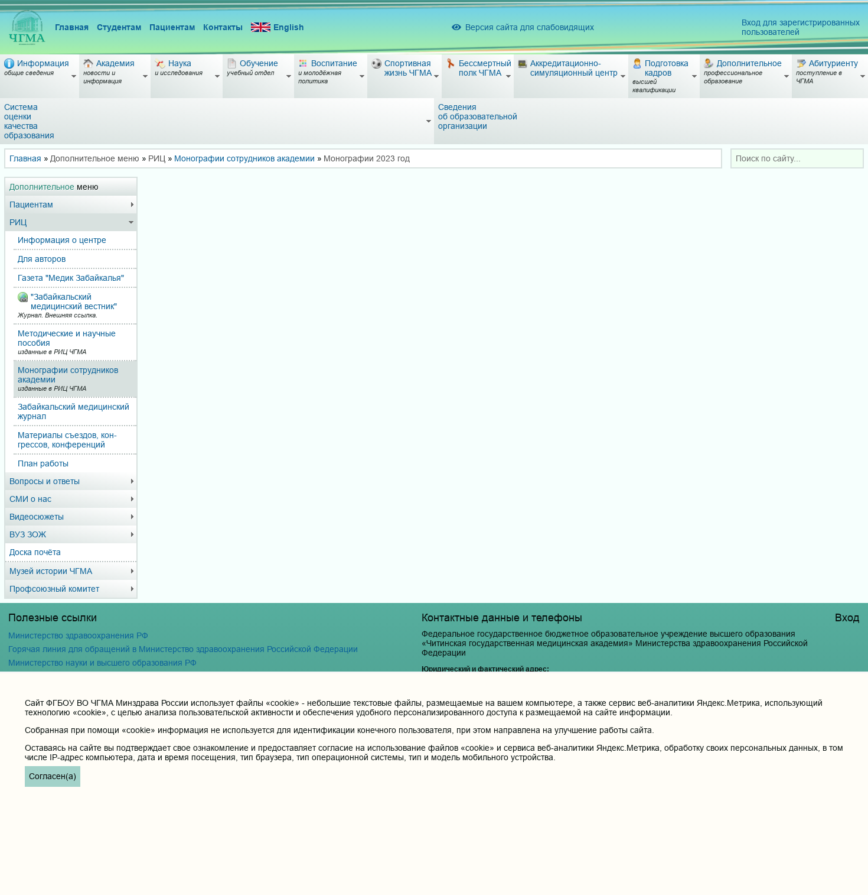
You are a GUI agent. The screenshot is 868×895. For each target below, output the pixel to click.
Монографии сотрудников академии (244, 158)
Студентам (119, 27)
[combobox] (797, 158)
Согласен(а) (52, 776)
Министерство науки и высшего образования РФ (102, 662)
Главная (72, 27)
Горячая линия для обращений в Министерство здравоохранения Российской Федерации (183, 649)
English (288, 27)
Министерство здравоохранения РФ (78, 635)
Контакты (223, 27)
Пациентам (172, 27)
